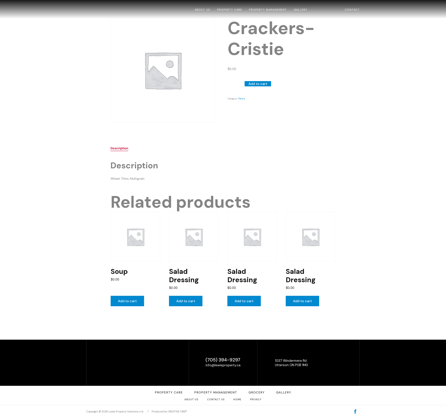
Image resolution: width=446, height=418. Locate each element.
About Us (202, 9)
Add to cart (257, 83)
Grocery (257, 392)
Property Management (268, 9)
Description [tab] (119, 148)
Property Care (229, 9)
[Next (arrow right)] (440, 209)
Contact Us (216, 399)
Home (237, 399)
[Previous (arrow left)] (6, 209)
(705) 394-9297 (223, 360)
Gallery (300, 9)
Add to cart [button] (127, 301)
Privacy (256, 399)
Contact (352, 9)
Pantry (241, 98)
